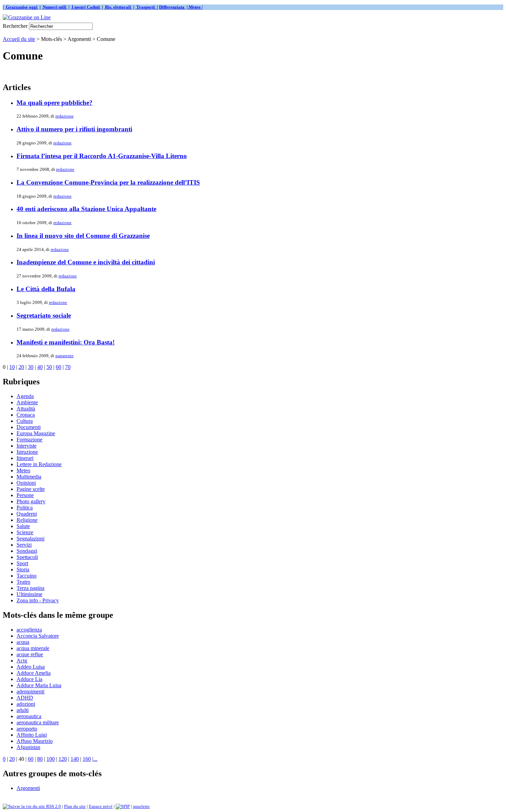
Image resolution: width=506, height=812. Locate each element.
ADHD (25, 698)
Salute (23, 526)
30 (30, 367)
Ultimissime (29, 594)
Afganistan (28, 747)
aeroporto (27, 729)
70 (68, 367)
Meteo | (195, 7)
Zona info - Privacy (38, 600)
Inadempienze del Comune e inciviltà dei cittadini (86, 262)
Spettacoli (27, 557)
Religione (27, 520)
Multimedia (29, 477)
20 (21, 367)
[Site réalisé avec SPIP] (123, 806)
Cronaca (26, 415)
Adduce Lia (29, 679)
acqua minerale (33, 648)
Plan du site (75, 806)
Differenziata (172, 7)
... (95, 759)
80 (40, 759)
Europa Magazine (36, 433)
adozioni (26, 704)
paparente (64, 355)
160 (87, 759)
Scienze (25, 532)
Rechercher (15, 26)
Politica (25, 508)
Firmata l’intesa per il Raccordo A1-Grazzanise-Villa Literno (102, 156)
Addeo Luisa (31, 667)
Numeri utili (54, 7)
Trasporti (146, 7)
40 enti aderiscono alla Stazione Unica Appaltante (86, 208)
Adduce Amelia (34, 673)
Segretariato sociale (44, 315)
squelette (141, 806)
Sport (22, 563)
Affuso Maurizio (35, 741)
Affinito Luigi (32, 735)
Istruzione (27, 452)
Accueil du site (19, 39)
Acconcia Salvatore (38, 636)
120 (63, 759)
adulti (23, 710)
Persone (25, 495)
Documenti (29, 427)
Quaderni (27, 514)
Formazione (29, 439)
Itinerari (25, 458)
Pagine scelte (31, 489)
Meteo (23, 470)
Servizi (24, 545)
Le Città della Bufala (46, 289)
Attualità (26, 409)
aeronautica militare (38, 722)
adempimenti (30, 691)
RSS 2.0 (53, 806)
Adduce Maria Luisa (39, 685)
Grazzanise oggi (22, 7)
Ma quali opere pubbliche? (55, 102)
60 (58, 367)
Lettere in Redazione (39, 464)
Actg (22, 660)
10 (12, 367)
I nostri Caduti (86, 7)
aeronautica (29, 716)
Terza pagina (30, 588)
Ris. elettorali (118, 7)
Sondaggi (27, 551)
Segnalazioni (30, 538)
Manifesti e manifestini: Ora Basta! (66, 342)
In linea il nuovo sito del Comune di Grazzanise (83, 235)
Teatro (23, 582)
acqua (23, 642)
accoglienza (29, 630)
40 (40, 367)
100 (50, 759)
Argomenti (28, 788)
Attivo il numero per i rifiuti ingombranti (74, 129)
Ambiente (27, 402)
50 (49, 367)
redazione (64, 116)
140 (75, 759)
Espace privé (101, 806)
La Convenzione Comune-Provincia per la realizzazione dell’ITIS (108, 182)
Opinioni (26, 483)
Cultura (25, 421)
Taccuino (26, 576)
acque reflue (30, 654)
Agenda (25, 396)
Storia (23, 569)
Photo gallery (31, 501)
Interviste (26, 446)
